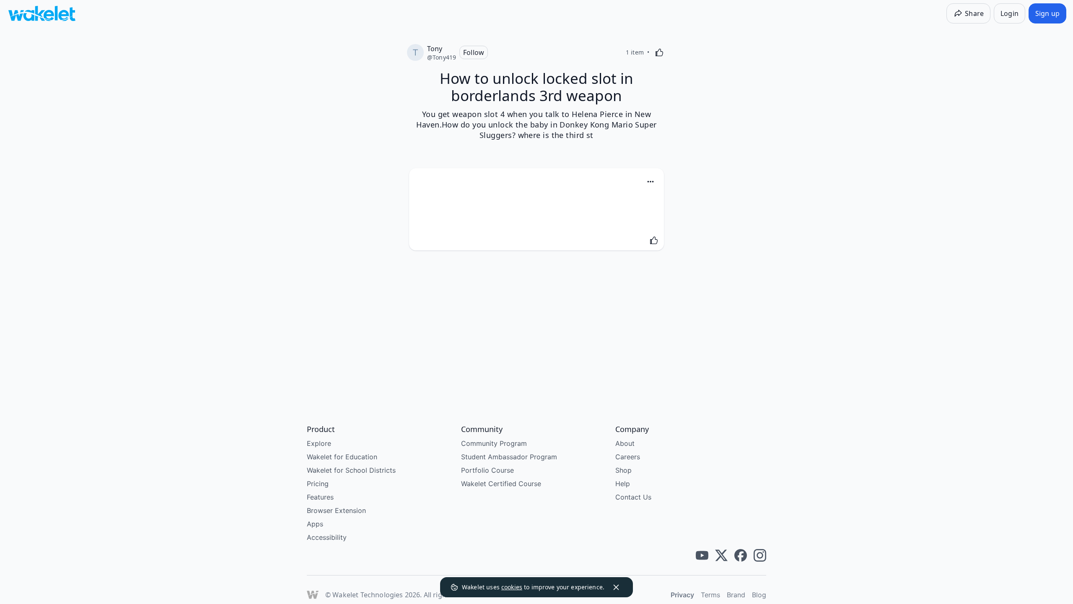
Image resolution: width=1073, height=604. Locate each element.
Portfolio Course (487, 470)
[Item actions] (650, 181)
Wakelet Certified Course (501, 483)
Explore (319, 443)
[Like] (659, 52)
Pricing (318, 483)
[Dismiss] (616, 587)
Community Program (494, 443)
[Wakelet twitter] (721, 555)
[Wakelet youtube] (702, 555)
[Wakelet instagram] (760, 555)
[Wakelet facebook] (740, 555)
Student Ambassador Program (509, 457)
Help (622, 483)
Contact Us (633, 497)
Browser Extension (336, 510)
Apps (315, 524)
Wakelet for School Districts (351, 470)
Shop (623, 470)
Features (320, 497)
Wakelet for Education (342, 457)
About (625, 443)
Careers (627, 457)
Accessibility (327, 537)
